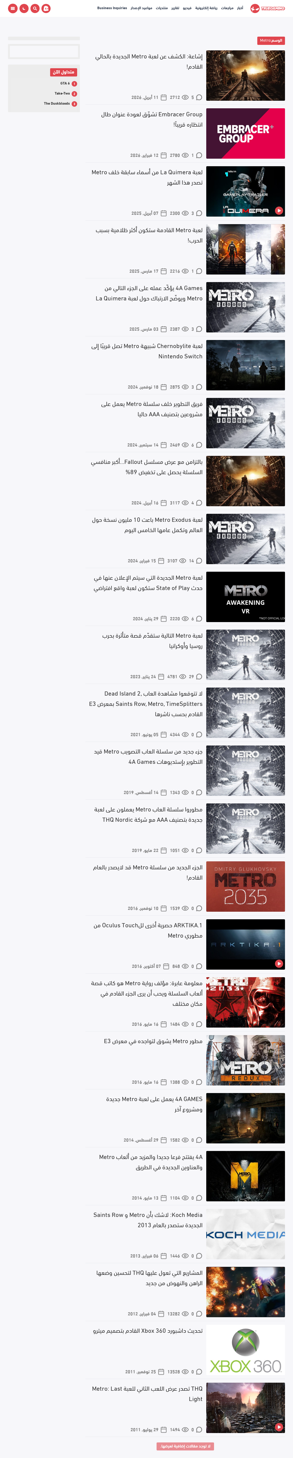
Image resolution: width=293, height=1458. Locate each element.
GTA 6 (65, 82)
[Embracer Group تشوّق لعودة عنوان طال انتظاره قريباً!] (245, 133)
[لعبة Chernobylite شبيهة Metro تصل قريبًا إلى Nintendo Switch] (245, 365)
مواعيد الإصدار (141, 7)
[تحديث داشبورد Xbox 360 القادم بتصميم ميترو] (245, 1350)
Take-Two (62, 92)
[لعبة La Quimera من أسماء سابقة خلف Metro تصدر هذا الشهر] (245, 191)
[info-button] (13, 8)
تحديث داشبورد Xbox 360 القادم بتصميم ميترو (148, 1329)
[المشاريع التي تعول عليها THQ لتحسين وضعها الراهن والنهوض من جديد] (245, 1292)
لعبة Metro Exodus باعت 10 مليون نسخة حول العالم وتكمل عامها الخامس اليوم (147, 524)
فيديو (187, 7)
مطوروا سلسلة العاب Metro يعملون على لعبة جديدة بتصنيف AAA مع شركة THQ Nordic (148, 813)
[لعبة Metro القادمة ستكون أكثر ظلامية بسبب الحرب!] (245, 249)
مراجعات (227, 7)
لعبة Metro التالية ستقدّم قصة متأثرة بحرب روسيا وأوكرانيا (152, 640)
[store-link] (45, 8)
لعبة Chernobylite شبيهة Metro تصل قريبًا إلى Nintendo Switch (147, 350)
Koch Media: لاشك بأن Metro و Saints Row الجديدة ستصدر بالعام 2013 (148, 1219)
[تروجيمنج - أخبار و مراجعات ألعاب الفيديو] (267, 8)
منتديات (162, 7)
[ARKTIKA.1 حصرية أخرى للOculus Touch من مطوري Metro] (245, 944)
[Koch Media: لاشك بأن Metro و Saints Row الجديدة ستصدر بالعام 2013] (245, 1234)
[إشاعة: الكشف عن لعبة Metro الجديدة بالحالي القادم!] (245, 75)
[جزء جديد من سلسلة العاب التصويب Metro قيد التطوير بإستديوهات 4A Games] (245, 770)
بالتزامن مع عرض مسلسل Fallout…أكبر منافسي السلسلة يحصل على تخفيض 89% (147, 466)
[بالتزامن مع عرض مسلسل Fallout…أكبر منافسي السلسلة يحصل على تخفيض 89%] (245, 481)
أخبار (240, 7)
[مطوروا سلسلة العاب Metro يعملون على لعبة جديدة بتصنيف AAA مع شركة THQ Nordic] (245, 828)
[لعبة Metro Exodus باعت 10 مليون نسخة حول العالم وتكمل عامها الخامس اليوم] (245, 539)
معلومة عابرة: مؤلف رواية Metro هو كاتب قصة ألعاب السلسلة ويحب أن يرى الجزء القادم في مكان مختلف (147, 992)
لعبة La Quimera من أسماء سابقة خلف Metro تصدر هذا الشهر (147, 176)
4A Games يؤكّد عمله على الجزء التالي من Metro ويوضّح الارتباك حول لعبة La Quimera (149, 292)
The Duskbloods (57, 103)
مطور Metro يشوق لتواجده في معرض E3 (153, 1040)
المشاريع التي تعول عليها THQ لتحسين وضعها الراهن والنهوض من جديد (149, 1277)
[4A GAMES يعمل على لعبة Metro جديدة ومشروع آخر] (245, 1118)
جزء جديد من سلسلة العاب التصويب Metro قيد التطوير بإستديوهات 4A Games (148, 755)
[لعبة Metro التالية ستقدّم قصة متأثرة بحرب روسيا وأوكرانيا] (245, 655)
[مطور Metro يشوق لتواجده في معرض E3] (245, 1060)
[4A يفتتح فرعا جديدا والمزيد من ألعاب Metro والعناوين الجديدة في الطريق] (245, 1176)
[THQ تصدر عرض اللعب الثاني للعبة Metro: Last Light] (245, 1408)
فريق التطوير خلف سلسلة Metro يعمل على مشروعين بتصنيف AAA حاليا (152, 408)
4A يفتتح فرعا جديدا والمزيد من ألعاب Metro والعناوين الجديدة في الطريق (151, 1161)
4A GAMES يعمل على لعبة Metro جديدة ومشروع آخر (154, 1103)
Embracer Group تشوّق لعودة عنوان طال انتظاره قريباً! (152, 118)
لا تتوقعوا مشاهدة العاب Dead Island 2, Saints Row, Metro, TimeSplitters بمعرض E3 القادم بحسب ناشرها (146, 703)
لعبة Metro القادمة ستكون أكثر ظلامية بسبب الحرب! (149, 234)
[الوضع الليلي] (24, 8)
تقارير (175, 7)
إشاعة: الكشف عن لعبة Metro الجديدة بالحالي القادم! (149, 60)
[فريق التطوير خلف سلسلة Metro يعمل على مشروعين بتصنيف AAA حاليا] (245, 423)
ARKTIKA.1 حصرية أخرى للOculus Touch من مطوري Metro (148, 929)
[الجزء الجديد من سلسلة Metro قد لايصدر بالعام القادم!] (245, 886)
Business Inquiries (112, 7)
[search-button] (34, 8)
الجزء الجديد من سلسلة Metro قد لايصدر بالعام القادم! (148, 871)
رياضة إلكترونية (206, 7)
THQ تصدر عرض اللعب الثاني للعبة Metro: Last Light (147, 1393)
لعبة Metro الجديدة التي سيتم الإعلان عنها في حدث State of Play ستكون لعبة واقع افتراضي (148, 582)
